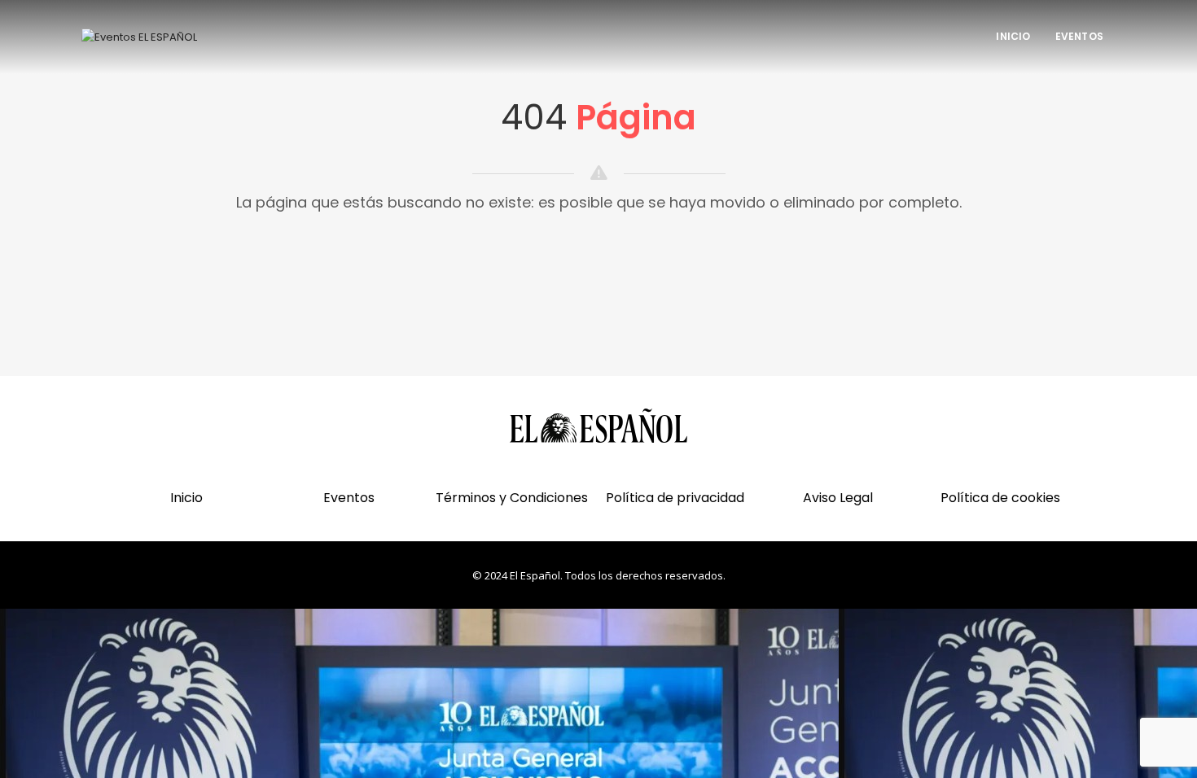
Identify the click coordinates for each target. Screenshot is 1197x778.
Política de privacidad (675, 497)
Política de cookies (1000, 497)
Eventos (1079, 36)
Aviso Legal (838, 497)
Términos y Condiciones (512, 497)
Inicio (1013, 36)
